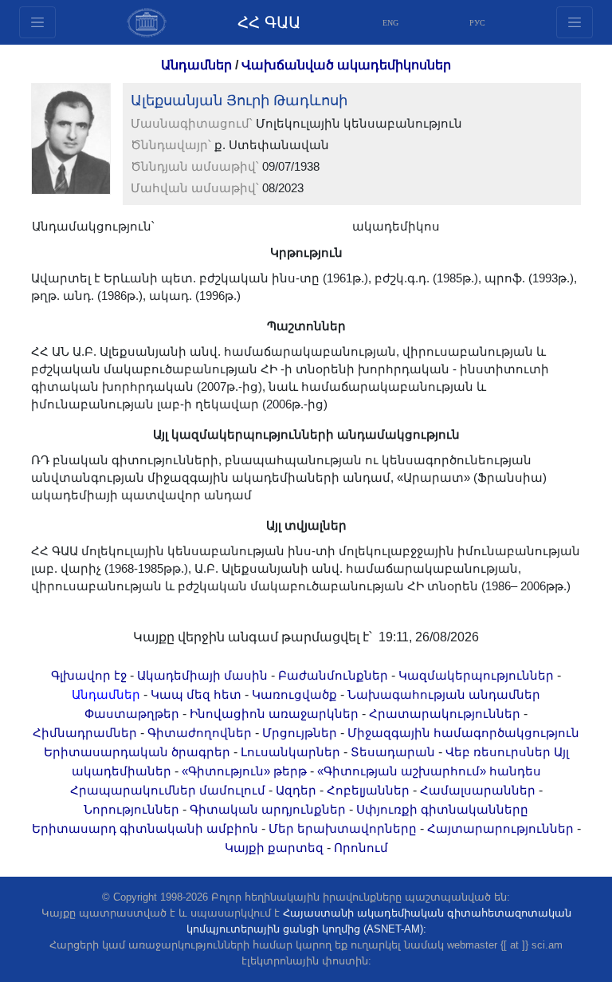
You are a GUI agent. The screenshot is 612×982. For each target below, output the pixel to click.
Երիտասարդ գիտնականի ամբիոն (145, 828)
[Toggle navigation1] (574, 22)
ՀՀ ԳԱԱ (268, 22)
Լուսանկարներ (290, 752)
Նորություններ (131, 809)
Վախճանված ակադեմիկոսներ (346, 65)
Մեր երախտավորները (343, 828)
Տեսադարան (393, 752)
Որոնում (361, 848)
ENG (390, 22)
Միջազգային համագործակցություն (463, 733)
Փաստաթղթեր (131, 714)
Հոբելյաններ (368, 790)
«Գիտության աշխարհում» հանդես (429, 771)
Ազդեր (296, 790)
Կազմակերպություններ (476, 675)
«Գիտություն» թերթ (244, 771)
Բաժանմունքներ (333, 675)
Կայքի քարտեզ (274, 848)
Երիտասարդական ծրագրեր (137, 752)
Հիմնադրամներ (85, 733)
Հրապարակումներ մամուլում (167, 790)
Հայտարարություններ (500, 828)
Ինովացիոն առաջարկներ (274, 714)
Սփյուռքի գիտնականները (442, 809)
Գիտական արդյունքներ (268, 809)
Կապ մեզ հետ (196, 694)
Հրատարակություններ (444, 714)
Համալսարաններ (478, 790)
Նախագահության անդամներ (443, 694)
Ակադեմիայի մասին (202, 675)
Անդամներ (196, 65)
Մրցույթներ (299, 733)
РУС (477, 22)
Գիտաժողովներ (199, 733)
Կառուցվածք (294, 694)
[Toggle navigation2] (37, 22)
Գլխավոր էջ (89, 675)
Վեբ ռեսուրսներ (498, 752)
